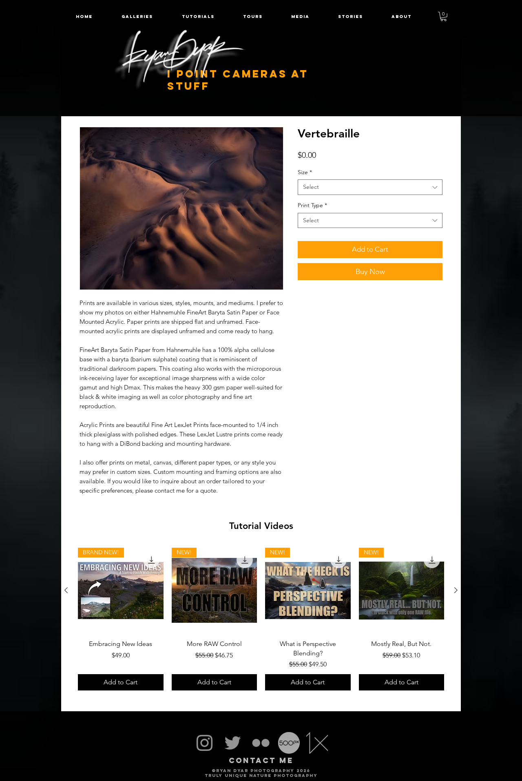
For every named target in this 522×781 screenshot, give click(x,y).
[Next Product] (456, 590)
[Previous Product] (66, 590)
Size (305, 172)
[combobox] (370, 187)
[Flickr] (261, 743)
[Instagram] (204, 743)
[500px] (289, 743)
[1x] (317, 743)
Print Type (312, 205)
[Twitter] (232, 743)
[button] (253, 16)
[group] (261, 619)
